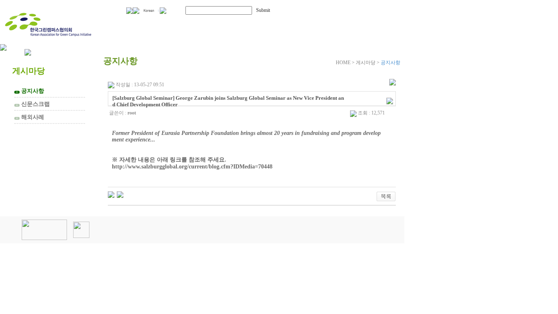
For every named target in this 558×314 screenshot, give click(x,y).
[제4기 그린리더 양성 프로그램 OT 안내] (120, 194)
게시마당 (358, 23)
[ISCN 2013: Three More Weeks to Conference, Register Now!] (111, 194)
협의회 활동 (225, 23)
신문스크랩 (33, 104)
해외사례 (30, 117)
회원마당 (293, 23)
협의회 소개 (148, 23)
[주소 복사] (389, 100)
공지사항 (30, 90)
